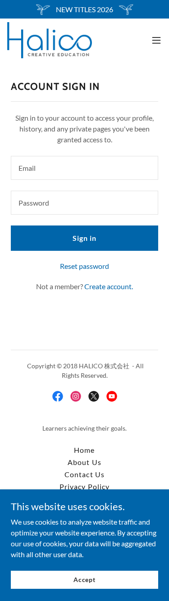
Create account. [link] (108, 286)
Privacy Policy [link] (84, 486)
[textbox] (84, 168)
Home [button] (84, 450)
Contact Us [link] (84, 474)
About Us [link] (84, 462)
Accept (84, 579)
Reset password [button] (84, 266)
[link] (49, 40)
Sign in (84, 238)
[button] (156, 40)
